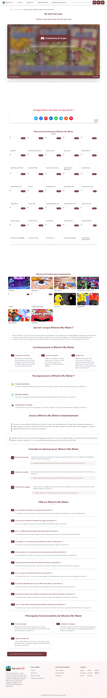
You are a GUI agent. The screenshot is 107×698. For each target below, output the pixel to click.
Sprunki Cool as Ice (17, 438)
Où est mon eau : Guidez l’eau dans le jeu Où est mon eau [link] (39, 9)
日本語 (89, 670)
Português (83, 673)
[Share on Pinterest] (71, 118)
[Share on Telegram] (61, 118)
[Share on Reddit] (66, 118)
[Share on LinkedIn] (51, 118)
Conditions (58, 675)
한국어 (82, 675)
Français (89, 675)
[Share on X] (36, 118)
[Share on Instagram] (46, 118)
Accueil (20, 2)
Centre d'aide (59, 670)
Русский (89, 673)
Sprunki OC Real (42, 2)
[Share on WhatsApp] (56, 118)
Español (97, 670)
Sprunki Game (18, 9)
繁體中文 (97, 673)
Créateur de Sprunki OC (59, 2)
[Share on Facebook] (41, 118)
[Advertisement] (53, 93)
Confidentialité (59, 673)
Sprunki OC (30, 2)
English (82, 670)
